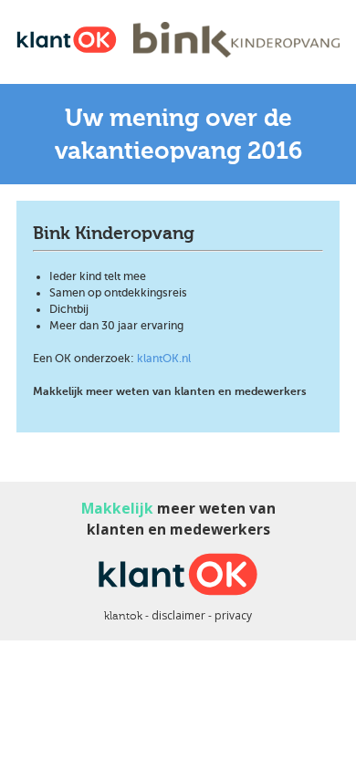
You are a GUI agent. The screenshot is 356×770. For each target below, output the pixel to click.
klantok (123, 615)
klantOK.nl (164, 358)
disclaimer (178, 615)
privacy (233, 615)
